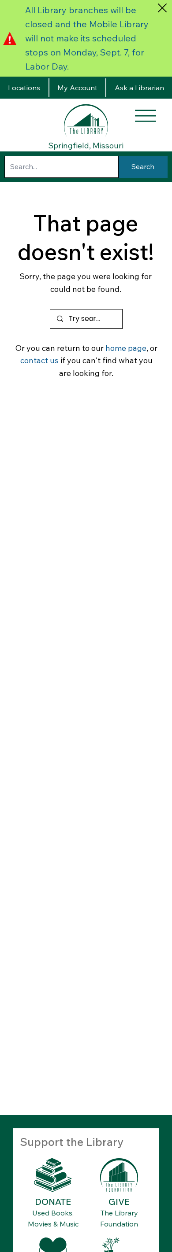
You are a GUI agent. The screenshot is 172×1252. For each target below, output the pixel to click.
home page (125, 348)
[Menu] (145, 115)
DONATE (53, 1201)
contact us (39, 360)
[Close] (162, 7)
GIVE (119, 1201)
